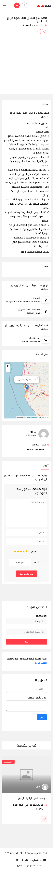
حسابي (35, 860)
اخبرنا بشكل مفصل (37, 698)
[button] (27, 387)
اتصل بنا (25, 860)
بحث (26, 642)
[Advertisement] (26, 61)
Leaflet (44, 417)
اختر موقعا (41, 616)
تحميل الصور (39, 562)
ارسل (42, 717)
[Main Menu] (5, 5)
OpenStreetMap (32, 417)
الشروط (19, 865)
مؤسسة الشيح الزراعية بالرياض (32, 798)
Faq (16, 860)
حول (44, 860)
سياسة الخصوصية (34, 865)
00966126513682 (36, 449)
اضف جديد (41, 663)
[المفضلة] (44, 31)
